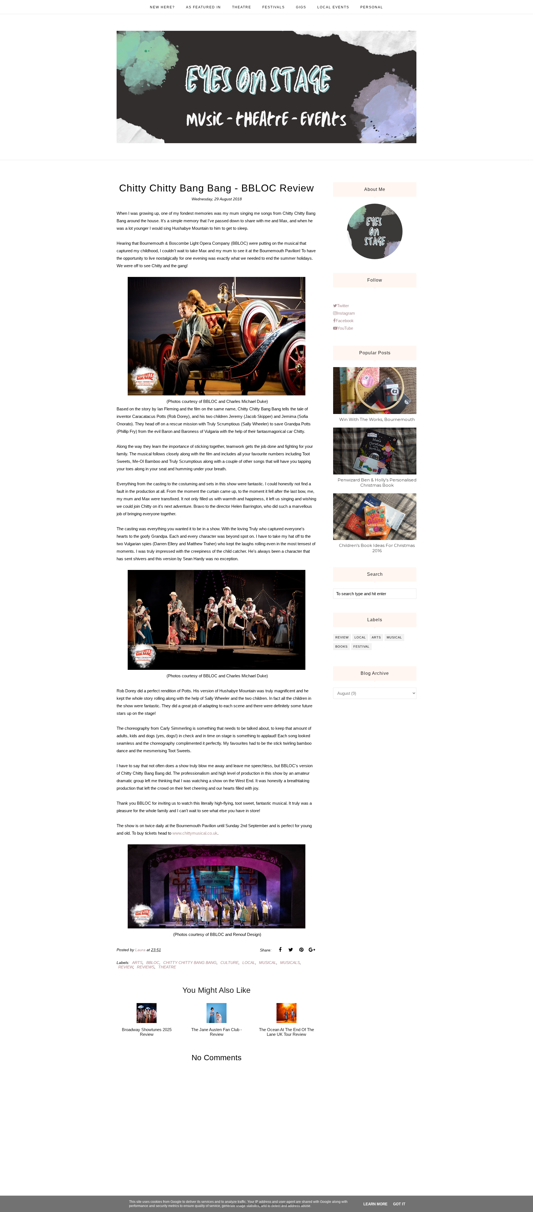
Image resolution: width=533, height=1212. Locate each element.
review (125, 967)
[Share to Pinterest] (301, 949)
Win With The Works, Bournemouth (377, 419)
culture (229, 962)
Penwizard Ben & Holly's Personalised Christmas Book (377, 482)
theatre (167, 967)
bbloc (152, 962)
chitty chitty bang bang (190, 962)
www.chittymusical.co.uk (194, 833)
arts (137, 962)
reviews (145, 967)
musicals (290, 962)
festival (361, 646)
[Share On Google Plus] (311, 949)
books (341, 646)
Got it (399, 1204)
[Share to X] (290, 949)
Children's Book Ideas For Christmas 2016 (377, 548)
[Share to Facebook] (280, 949)
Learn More (375, 1204)
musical (267, 962)
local (248, 962)
